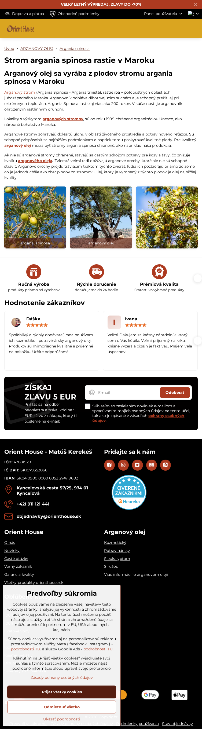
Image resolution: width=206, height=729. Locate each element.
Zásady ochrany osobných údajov (62, 677)
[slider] (37, 325)
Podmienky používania (137, 723)
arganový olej (17, 145)
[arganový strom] (35, 217)
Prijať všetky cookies (62, 692)
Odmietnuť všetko (62, 707)
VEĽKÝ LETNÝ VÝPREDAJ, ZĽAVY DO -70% (101, 4)
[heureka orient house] (129, 508)
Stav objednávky (177, 723)
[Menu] (195, 28)
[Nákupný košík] (182, 28)
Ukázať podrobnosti (61, 719)
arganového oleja (35, 160)
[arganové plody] (101, 217)
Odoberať (174, 392)
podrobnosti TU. (26, 649)
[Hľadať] (169, 28)
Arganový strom (19, 92)
